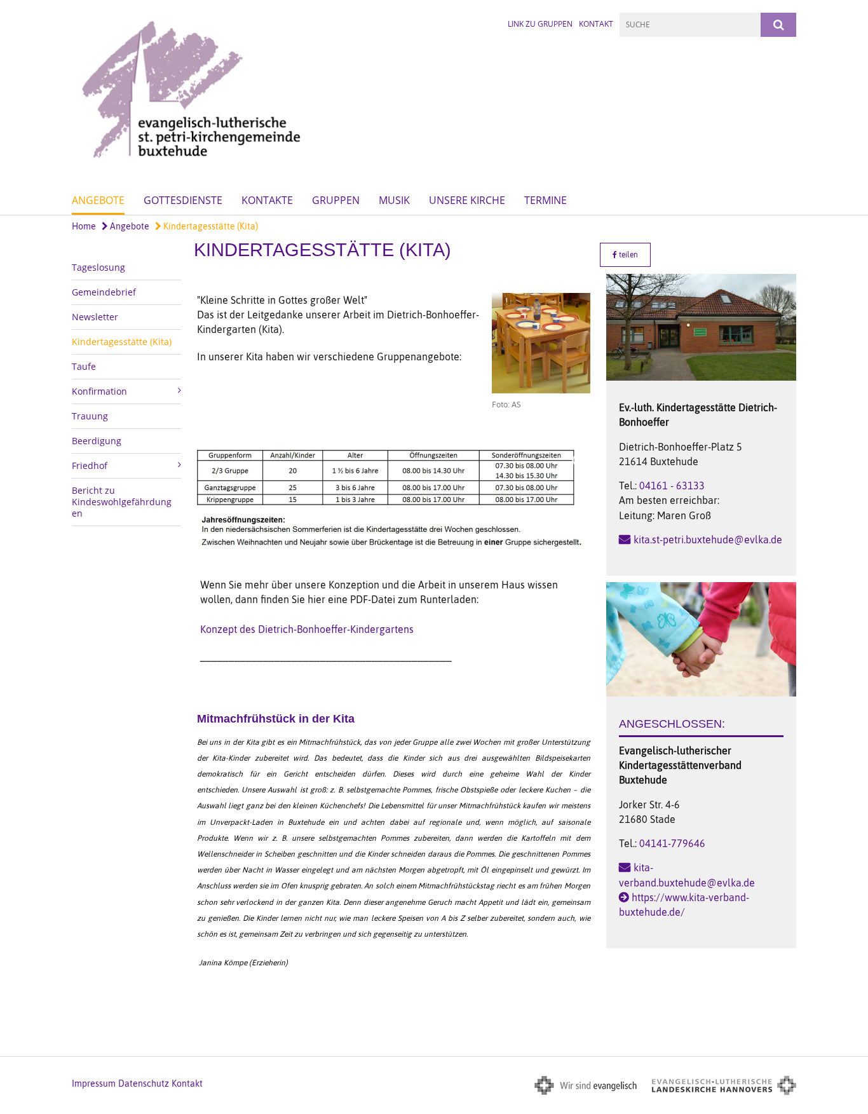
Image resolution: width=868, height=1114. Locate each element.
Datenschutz (143, 1083)
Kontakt (596, 23)
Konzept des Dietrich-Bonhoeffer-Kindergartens (307, 629)
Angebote (98, 200)
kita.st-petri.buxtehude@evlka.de (708, 539)
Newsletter (95, 317)
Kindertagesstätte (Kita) (209, 226)
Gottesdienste (183, 200)
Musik (394, 200)
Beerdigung (96, 441)
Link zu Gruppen (540, 23)
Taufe (84, 366)
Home (84, 226)
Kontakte (267, 200)
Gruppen (336, 200)
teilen (627, 254)
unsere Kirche (467, 200)
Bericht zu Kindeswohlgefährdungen (122, 501)
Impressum (94, 1083)
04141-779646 (672, 843)
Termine (545, 200)
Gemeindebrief (104, 292)
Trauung (90, 416)
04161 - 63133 (672, 485)
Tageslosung (98, 267)
